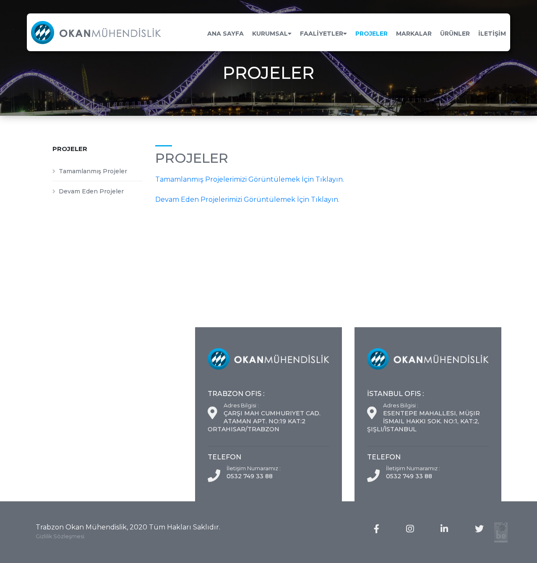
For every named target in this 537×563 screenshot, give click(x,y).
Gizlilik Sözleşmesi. (61, 536)
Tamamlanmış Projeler (93, 171)
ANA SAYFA (225, 33)
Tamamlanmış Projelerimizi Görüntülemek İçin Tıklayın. (249, 179)
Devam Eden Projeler (91, 191)
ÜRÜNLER (455, 33)
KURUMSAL (270, 33)
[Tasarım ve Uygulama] (501, 532)
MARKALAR (414, 33)
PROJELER (371, 33)
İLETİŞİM (492, 33)
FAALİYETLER (321, 33)
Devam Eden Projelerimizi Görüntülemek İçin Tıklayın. (247, 199)
